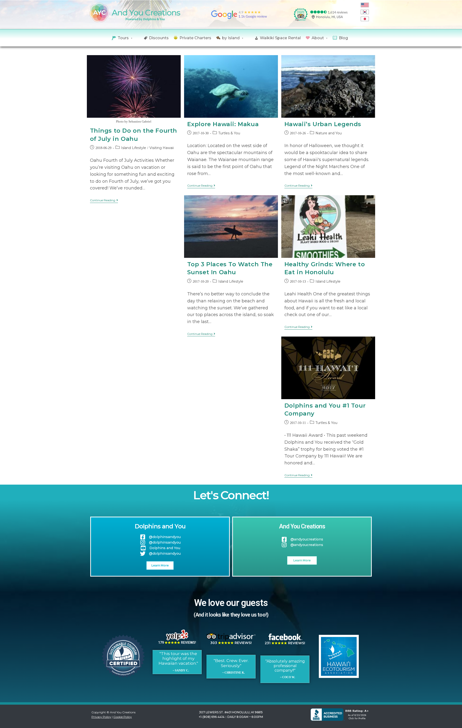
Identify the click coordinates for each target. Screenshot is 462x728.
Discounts (159, 38)
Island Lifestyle (133, 148)
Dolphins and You (160, 526)
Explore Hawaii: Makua (223, 124)
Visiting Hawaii (161, 148)
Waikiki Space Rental (280, 38)
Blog (343, 38)
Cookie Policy (122, 717)
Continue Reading (104, 200)
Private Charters (195, 38)
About (318, 38)
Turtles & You (229, 133)
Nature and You (328, 133)
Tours (123, 38)
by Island (231, 38)
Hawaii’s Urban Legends (322, 124)
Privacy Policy (101, 717)
